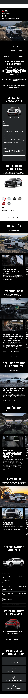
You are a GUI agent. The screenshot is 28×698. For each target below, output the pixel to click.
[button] (12, 37)
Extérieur (4, 192)
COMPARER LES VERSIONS (14, 605)
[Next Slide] (16, 91)
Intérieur (10, 192)
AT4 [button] (3, 2)
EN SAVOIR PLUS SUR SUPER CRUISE (12, 351)
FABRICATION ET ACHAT (14, 47)
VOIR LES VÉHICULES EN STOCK (14, 50)
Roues (15, 192)
